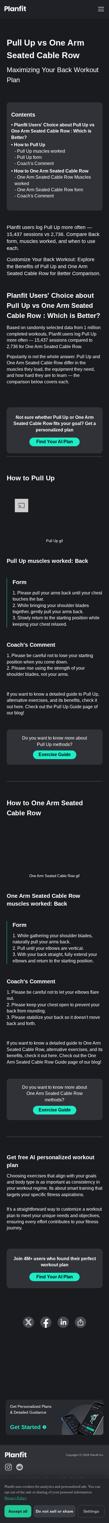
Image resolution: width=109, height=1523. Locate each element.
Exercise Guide (55, 754)
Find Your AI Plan (54, 441)
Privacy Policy (15, 1498)
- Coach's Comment (34, 163)
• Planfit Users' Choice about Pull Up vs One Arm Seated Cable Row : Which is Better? (52, 131)
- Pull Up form (28, 157)
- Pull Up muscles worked (40, 151)
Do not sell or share (54, 1511)
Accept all (17, 1511)
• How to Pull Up (28, 144)
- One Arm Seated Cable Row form (49, 189)
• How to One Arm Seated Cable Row (49, 171)
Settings (91, 1511)
